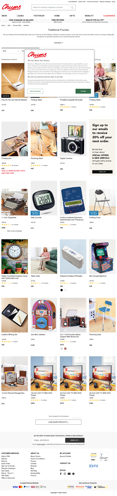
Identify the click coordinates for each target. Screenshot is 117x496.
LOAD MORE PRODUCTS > (58, 422)
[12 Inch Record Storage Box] (14, 373)
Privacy (33, 461)
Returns (4, 461)
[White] (65, 290)
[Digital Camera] (73, 139)
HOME (57, 15)
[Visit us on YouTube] (69, 473)
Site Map (34, 471)
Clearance (109, 15)
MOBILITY (89, 15)
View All (14, 59)
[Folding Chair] (102, 198)
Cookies (33, 463)
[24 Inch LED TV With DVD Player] (73, 373)
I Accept (83, 91)
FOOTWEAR (39, 15)
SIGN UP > (74, 440)
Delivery (4, 458)
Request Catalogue (8, 468)
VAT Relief (5, 475)
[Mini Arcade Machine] (102, 256)
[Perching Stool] (44, 139)
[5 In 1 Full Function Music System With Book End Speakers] (73, 315)
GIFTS (72, 15)
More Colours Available (14, 231)
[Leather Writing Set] (14, 315)
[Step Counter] (44, 198)
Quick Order (5, 463)
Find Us (33, 475)
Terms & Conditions (38, 458)
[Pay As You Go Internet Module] (14, 80)
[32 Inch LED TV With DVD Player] (102, 373)
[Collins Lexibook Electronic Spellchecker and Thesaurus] (73, 198)
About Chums (35, 456)
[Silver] (61, 348)
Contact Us (65, 463)
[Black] (61, 290)
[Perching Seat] (102, 315)
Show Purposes (35, 91)
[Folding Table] (102, 80)
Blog (32, 468)
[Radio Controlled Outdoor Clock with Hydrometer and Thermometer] (14, 256)
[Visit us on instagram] (65, 473)
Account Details (65, 456)
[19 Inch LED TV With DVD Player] (44, 373)
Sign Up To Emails (8, 466)
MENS (4, 15)
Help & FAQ (5, 456)
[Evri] (93, 466)
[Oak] (65, 348)
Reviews (34, 466)
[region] (59, 73)
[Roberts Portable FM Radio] (73, 256)
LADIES (20, 15)
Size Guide (5, 471)
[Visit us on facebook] (61, 473)
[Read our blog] (73, 473)
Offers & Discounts (8, 478)
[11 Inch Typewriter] (14, 198)
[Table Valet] (44, 256)
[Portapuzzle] (14, 139)
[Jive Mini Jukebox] (44, 315)
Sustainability (35, 473)
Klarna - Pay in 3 (7, 473)
